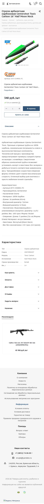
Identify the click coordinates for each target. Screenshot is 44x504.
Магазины (22, 384)
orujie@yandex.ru (24, 458)
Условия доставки (22, 412)
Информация (22, 404)
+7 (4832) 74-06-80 (23, 453)
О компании (22, 377)
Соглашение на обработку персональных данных (22, 394)
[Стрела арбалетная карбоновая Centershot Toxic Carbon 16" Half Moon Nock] (22, 52)
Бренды (22, 434)
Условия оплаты (22, 408)
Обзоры (22, 437)
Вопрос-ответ (22, 430)
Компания (22, 373)
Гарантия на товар (22, 415)
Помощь (22, 426)
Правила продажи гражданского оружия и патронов (22, 419)
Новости (22, 381)
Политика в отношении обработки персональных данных (22, 388)
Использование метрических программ (22, 398)
